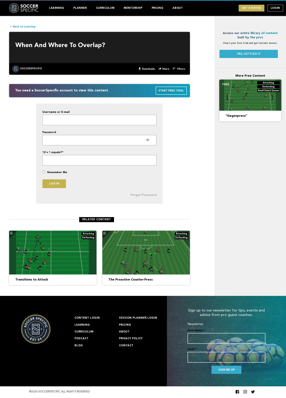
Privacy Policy (131, 338)
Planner (80, 8)
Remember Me (56, 172)
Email (192, 349)
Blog (79, 345)
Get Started (251, 8)
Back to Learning (24, 26)
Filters (180, 69)
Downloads (148, 69)
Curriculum (105, 8)
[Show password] (147, 139)
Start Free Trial (171, 90)
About (178, 8)
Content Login (87, 318)
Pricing (157, 8)
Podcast (82, 338)
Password (49, 132)
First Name (196, 330)
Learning (56, 8)
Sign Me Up (226, 369)
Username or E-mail (56, 112)
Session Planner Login (138, 318)
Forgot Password (143, 195)
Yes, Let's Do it (249, 54)
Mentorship (133, 8)
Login (275, 8)
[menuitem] (57, 8)
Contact (126, 345)
